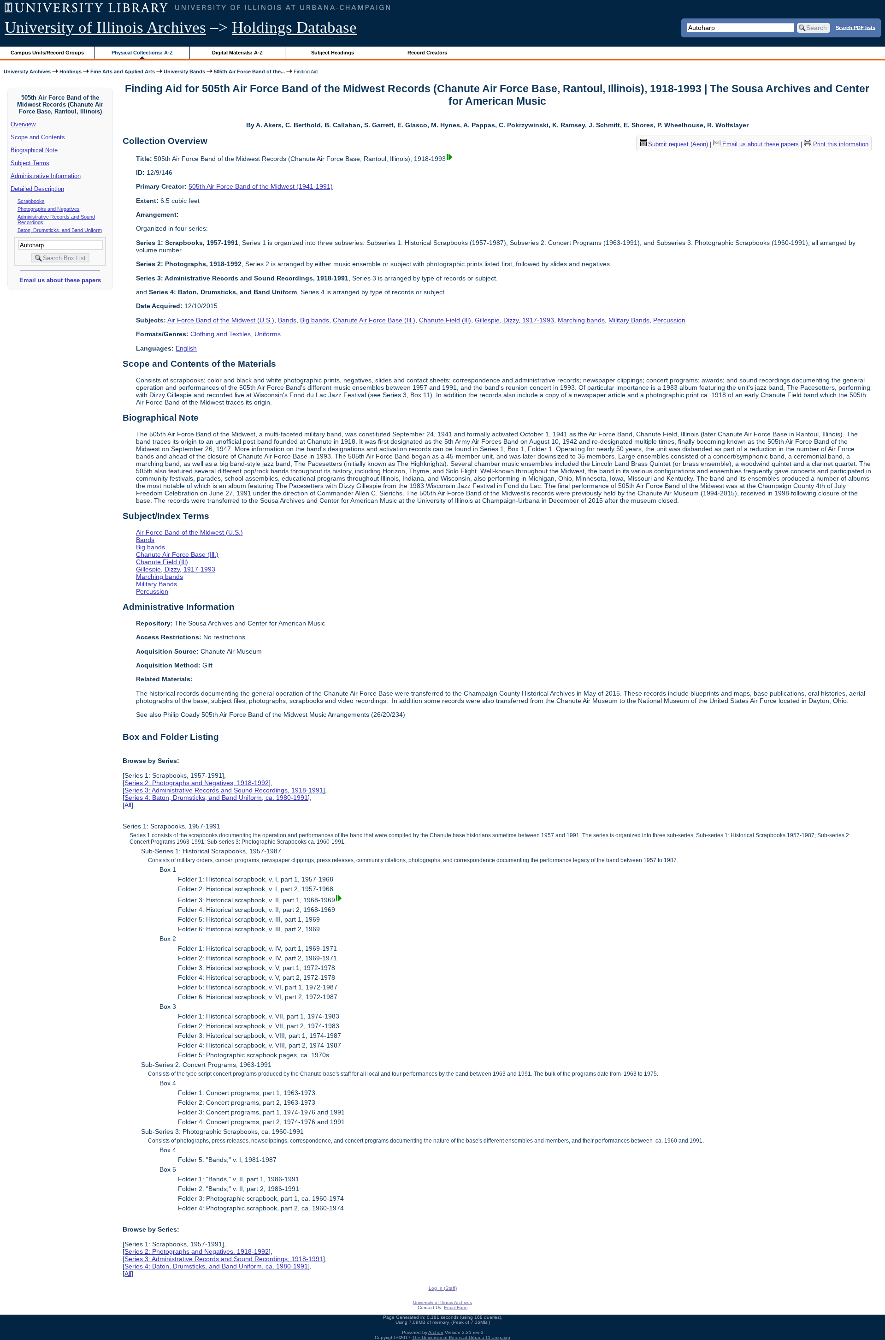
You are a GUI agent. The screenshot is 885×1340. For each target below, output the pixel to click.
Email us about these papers (60, 280)
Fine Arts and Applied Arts (122, 71)
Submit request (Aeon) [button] (678, 144)
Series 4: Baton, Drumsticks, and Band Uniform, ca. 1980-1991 (216, 797)
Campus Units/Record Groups (47, 52)
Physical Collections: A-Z (142, 52)
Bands (287, 320)
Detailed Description (37, 188)
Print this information (839, 144)
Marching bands (581, 320)
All (127, 805)
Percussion (669, 320)
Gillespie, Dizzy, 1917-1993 (514, 320)
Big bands (314, 320)
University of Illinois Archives (105, 27)
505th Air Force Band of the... (249, 71)
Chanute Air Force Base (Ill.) (374, 320)
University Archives (27, 71)
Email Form (455, 1307)
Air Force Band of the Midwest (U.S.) (220, 320)
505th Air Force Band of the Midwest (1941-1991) (261, 186)
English (186, 348)
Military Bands (628, 320)
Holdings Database (294, 27)
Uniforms (267, 334)
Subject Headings (332, 52)
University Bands (184, 71)
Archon (435, 1332)
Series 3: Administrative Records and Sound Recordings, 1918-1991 (223, 790)
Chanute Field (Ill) (445, 320)
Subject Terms (30, 163)
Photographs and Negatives (49, 209)
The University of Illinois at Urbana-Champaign (461, 1337)
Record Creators (427, 52)
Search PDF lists (855, 27)
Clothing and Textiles (220, 334)
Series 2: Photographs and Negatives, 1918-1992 (196, 782)
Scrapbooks (31, 201)
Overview (23, 124)
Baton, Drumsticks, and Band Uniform (60, 230)
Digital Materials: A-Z (237, 52)
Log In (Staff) (443, 1288)
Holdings (70, 71)
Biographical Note (34, 150)
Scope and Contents (38, 137)
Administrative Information (46, 176)
